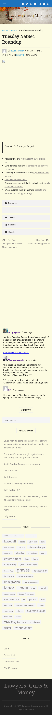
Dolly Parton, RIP (12, 490)
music (43, 588)
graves (23, 570)
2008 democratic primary (14, 536)
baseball (10, 541)
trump (8, 627)
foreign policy (10, 564)
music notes (9, 594)
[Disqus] (26, 286)
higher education (25, 576)
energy (43, 553)
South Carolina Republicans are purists (22, 464)
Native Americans (26, 594)
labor (9, 588)
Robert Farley (17, 50)
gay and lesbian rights (28, 564)
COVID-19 (8, 553)
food (36, 559)
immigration (12, 582)
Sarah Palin (8, 611)
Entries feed (9, 655)
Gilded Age (8, 571)
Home (5, 30)
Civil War (21, 547)
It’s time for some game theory (18, 483)
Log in (6, 648)
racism (8, 605)
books (22, 542)
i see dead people (31, 582)
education (32, 553)
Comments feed (11, 661)
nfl (24, 599)
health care (9, 576)
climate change (37, 547)
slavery (20, 611)
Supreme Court (36, 610)
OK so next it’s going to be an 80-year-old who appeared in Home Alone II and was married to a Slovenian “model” (26, 444)
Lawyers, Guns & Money (26, 689)
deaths (20, 553)
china (43, 542)
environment (12, 559)
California (33, 542)
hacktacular (40, 570)
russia (41, 605)
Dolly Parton (9, 516)
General (13, 30)
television (8, 617)
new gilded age (11, 599)
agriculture (31, 536)
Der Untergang (10, 470)
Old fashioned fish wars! (16, 179)
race (43, 599)
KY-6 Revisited (10, 477)
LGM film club (27, 588)
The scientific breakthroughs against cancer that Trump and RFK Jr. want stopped (24, 456)
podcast (33, 599)
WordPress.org (10, 668)
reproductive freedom (25, 605)
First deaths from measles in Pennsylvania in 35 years (26, 508)
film (27, 559)
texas (18, 617)
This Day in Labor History (22, 622)
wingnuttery (23, 628)
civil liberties (9, 547)
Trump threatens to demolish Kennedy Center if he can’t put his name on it (25, 498)
